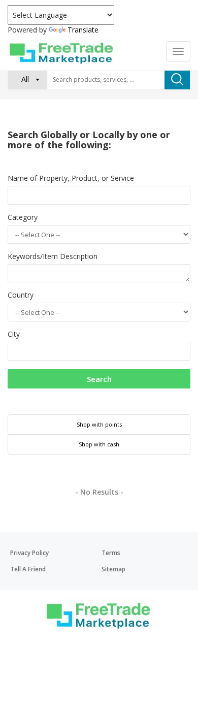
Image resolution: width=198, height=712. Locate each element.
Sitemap (113, 569)
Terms (111, 552)
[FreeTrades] (62, 52)
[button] (27, 79)
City (14, 334)
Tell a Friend (28, 569)
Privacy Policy (29, 552)
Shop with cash (99, 444)
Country (21, 295)
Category (23, 217)
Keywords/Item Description (52, 256)
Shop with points (99, 424)
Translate (83, 30)
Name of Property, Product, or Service (71, 178)
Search (99, 379)
